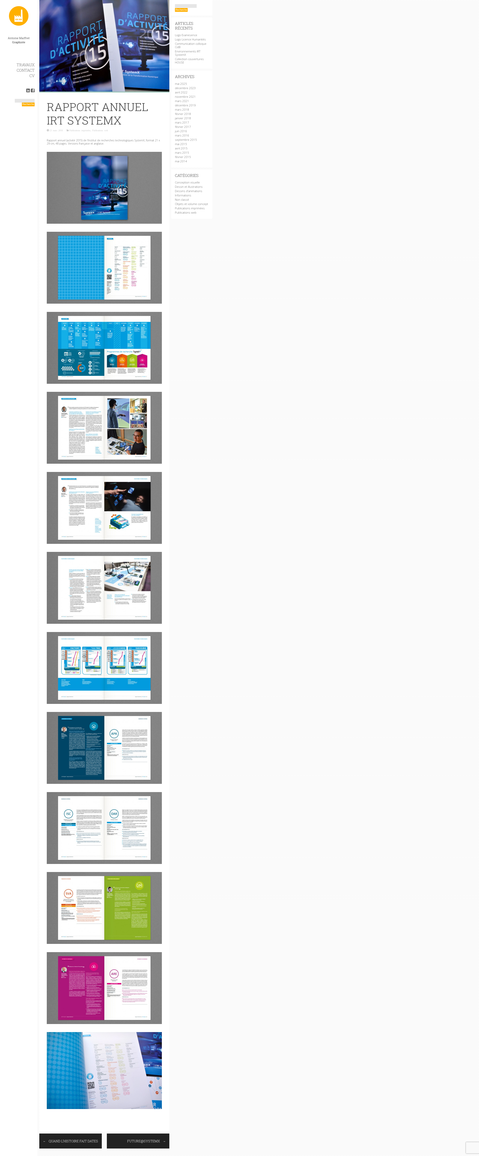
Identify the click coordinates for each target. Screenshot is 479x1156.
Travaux (26, 64)
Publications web (100, 130)
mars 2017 (182, 122)
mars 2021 (182, 101)
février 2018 (183, 114)
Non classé (182, 199)
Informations (183, 195)
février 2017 (183, 127)
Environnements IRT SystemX (187, 53)
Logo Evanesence (186, 35)
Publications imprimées (80, 130)
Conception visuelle (187, 182)
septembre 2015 (186, 140)
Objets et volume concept (191, 204)
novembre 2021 (185, 96)
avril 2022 (181, 92)
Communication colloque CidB (190, 45)
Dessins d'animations (188, 191)
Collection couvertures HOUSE (189, 60)
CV (32, 75)
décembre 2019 (185, 105)
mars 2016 (182, 135)
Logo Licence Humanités (190, 39)
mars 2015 (182, 152)
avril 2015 (181, 148)
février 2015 (183, 157)
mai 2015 (181, 144)
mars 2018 (182, 109)
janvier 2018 (183, 118)
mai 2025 (181, 84)
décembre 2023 (185, 88)
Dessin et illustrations (189, 187)
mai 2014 (181, 161)
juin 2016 (181, 131)
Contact (26, 70)
